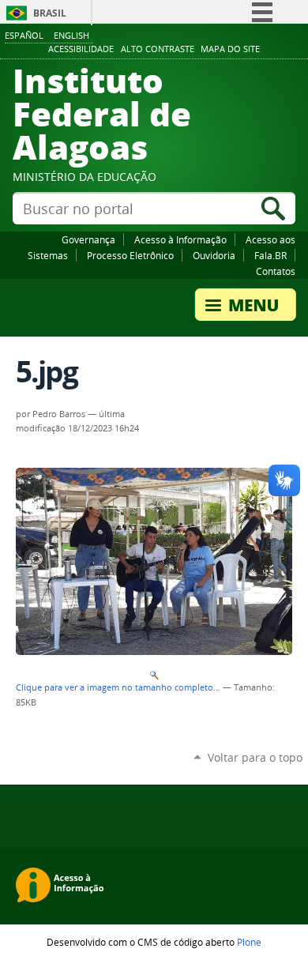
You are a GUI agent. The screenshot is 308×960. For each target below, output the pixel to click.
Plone (249, 942)
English (71, 35)
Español (24, 35)
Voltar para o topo (255, 757)
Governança (88, 239)
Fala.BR (270, 255)
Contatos (275, 271)
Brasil (49, 13)
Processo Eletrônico (130, 255)
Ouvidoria (214, 255)
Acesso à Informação (180, 239)
